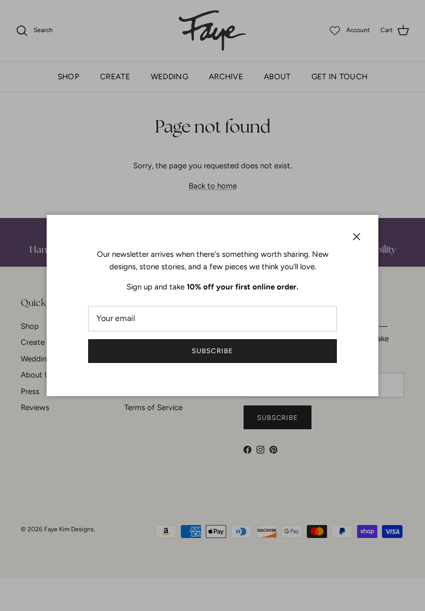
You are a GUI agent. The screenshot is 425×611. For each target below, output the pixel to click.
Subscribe (212, 351)
